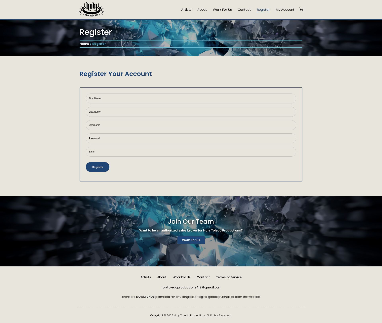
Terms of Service (229, 277)
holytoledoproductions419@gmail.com (191, 287)
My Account (285, 9)
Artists (186, 9)
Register (263, 9)
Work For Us (222, 9)
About (202, 9)
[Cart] (301, 9)
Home (84, 43)
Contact (244, 9)
